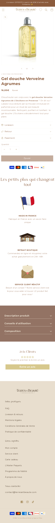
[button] (3, 10)
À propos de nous (13, 477)
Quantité (5, 144)
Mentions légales (13, 420)
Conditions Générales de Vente (20, 426)
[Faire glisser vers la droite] (33, 68)
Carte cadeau (11, 459)
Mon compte (11, 448)
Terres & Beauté (23, 518)
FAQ (7, 408)
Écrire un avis (27, 367)
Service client (11, 454)
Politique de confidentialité (18, 432)
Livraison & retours (14, 414)
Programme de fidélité (16, 471)
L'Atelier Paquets (13, 465)
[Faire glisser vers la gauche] (21, 68)
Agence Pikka (38, 518)
